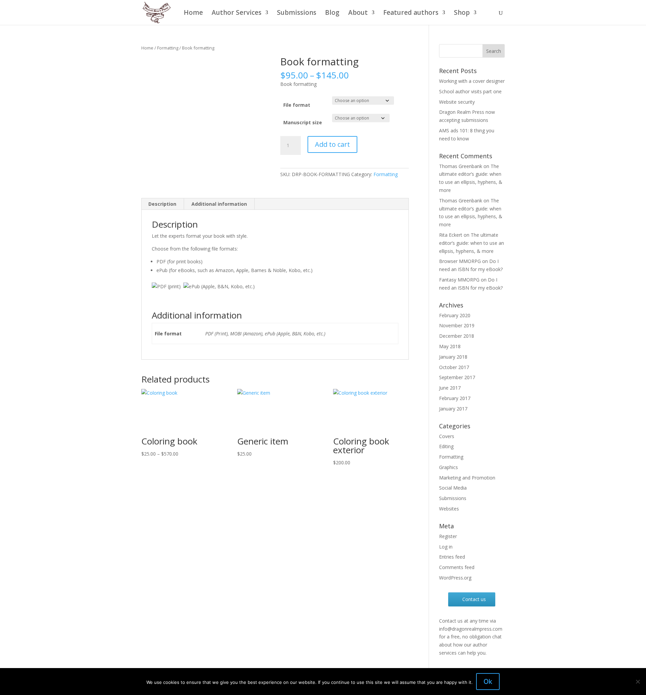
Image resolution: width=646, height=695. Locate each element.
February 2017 (454, 398)
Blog (332, 13)
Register (448, 536)
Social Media (453, 488)
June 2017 (450, 388)
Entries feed (452, 557)
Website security (457, 102)
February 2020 (454, 315)
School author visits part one (470, 91)
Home (193, 13)
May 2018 (450, 346)
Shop (462, 13)
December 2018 (456, 336)
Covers (446, 436)
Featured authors (410, 13)
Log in (446, 546)
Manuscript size (302, 122)
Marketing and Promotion (467, 477)
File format (296, 105)
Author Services (236, 13)
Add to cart (332, 144)
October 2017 (454, 367)
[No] (637, 681)
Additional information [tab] (219, 204)
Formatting (167, 48)
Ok (487, 681)
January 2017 (453, 408)
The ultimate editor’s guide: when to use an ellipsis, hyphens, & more (471, 243)
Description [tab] (162, 204)
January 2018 (453, 357)
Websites (449, 508)
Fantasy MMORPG (459, 279)
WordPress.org (455, 577)
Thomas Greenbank (460, 166)
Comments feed (456, 567)
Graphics (448, 467)
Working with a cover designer (472, 81)
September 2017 (457, 377)
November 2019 (456, 325)
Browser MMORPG (460, 261)
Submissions (296, 13)
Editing (446, 446)
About (358, 13)
